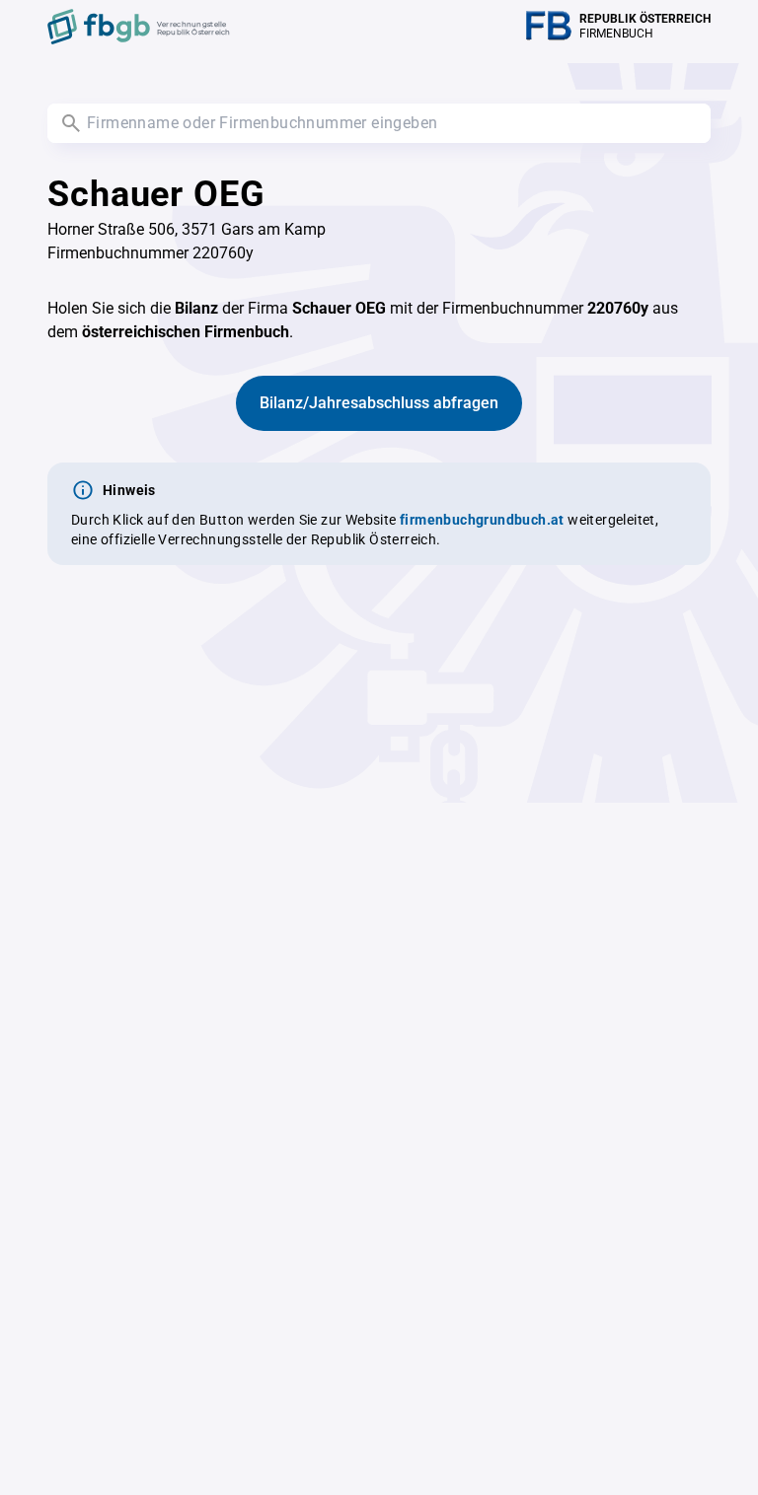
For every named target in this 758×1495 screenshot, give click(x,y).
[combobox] (379, 123)
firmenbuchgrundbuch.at (482, 520)
